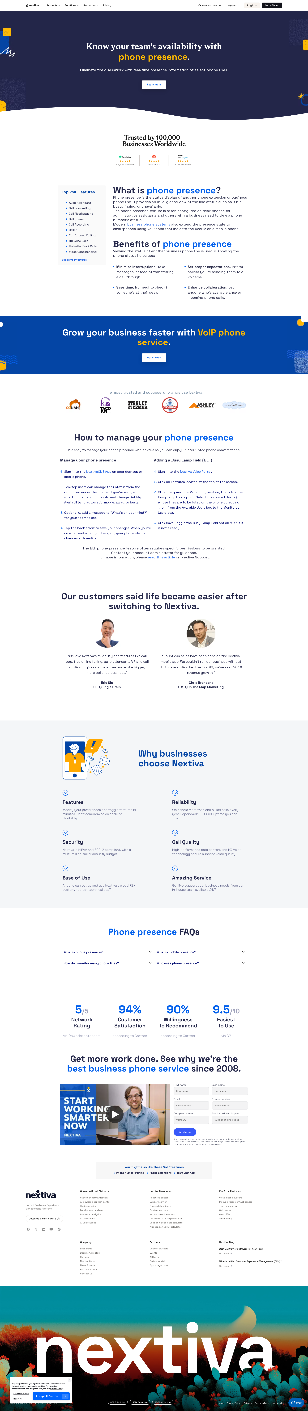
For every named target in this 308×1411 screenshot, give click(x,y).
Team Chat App (186, 1172)
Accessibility (279, 1403)
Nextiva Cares (87, 1261)
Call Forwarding (80, 208)
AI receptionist (88, 1218)
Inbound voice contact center (235, 1201)
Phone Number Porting (130, 1172)
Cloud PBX (224, 1214)
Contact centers (159, 1210)
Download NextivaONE (42, 1218)
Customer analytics (90, 1214)
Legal (220, 1403)
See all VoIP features (74, 259)
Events (153, 1252)
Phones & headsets (160, 1206)
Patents (248, 1403)
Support (232, 5)
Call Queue (76, 219)
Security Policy (262, 1403)
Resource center (159, 1197)
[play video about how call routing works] (115, 1114)
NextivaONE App (98, 471)
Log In (250, 5)
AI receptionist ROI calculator (165, 1226)
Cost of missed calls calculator (166, 1222)
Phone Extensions (160, 1172)
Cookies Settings (21, 1393)
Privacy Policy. (216, 1144)
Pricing (107, 5)
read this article (161, 557)
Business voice (88, 1206)
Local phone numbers (91, 1210)
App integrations (159, 1265)
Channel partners (159, 1248)
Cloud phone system (230, 1197)
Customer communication (94, 1197)
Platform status (89, 1269)
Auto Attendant (80, 203)
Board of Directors (90, 1252)
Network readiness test (163, 1214)
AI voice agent (88, 1222)
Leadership (86, 1248)
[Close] (70, 1380)
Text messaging (228, 1206)
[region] (41, 1390)
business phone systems (148, 224)
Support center (158, 1201)
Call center (225, 1210)
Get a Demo (272, 5)
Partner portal (157, 1261)
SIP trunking (225, 1218)
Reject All (17, 1399)
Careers (84, 1257)
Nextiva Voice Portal (195, 471)
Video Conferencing (83, 252)
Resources (89, 5)
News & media (87, 1265)
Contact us (86, 1273)
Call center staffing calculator (166, 1218)
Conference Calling (82, 235)
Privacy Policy (233, 1403)
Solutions (70, 5)
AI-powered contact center (95, 1201)
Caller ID (74, 230)
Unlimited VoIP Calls (83, 246)
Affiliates (154, 1257)
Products (52, 5)
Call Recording (79, 224)
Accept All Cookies (47, 1396)
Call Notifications (81, 213)
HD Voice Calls (78, 241)
